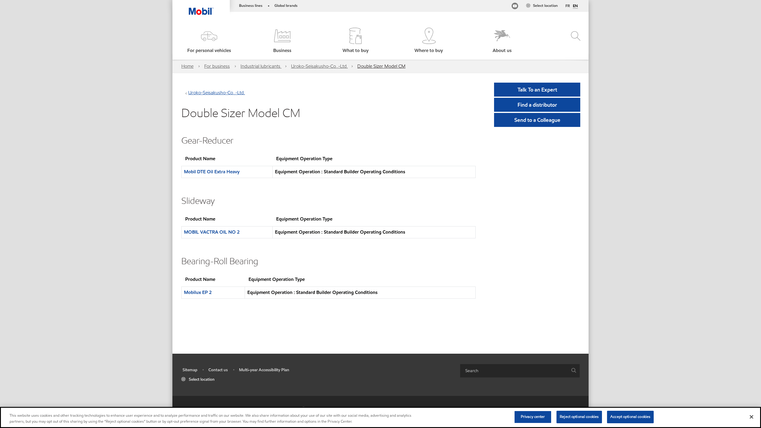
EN (575, 6)
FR (567, 6)
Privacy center (533, 416)
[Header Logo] (201, 7)
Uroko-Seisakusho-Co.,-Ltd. (319, 66)
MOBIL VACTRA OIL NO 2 (212, 232)
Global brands (286, 5)
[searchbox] (514, 370)
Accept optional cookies (630, 416)
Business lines (250, 5)
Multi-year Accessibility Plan (264, 370)
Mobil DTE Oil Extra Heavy (212, 172)
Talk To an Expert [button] (537, 89)
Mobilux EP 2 (198, 292)
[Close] (751, 416)
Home (187, 66)
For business (217, 66)
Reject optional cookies (579, 416)
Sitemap (190, 370)
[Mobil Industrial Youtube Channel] (515, 7)
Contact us (218, 370)
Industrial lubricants (261, 66)
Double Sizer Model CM (381, 66)
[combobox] (520, 370)
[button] (209, 41)
